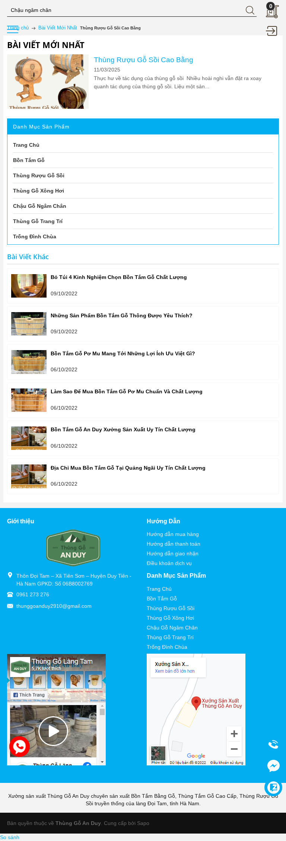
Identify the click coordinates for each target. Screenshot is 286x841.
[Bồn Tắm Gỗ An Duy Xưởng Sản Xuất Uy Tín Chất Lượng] (29, 438)
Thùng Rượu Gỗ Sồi (170, 608)
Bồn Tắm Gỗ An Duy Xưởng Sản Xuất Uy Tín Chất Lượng (123, 429)
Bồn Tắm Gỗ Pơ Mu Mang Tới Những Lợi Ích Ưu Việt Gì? (123, 353)
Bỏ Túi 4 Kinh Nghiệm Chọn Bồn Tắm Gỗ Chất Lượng (119, 277)
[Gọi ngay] (273, 745)
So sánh (9, 837)
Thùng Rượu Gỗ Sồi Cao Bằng (143, 60)
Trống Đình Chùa (167, 647)
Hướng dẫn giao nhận (172, 553)
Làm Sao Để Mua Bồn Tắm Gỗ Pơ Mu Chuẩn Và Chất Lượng (127, 391)
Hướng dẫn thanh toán (173, 544)
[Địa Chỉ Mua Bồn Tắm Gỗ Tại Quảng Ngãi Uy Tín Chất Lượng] (29, 476)
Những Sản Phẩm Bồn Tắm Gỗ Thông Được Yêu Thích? (122, 315)
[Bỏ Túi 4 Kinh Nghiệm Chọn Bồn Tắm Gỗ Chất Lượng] (29, 286)
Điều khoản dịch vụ (169, 563)
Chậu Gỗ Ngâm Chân (172, 628)
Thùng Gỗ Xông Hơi (170, 618)
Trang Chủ (159, 589)
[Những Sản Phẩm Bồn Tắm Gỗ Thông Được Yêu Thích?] (29, 324)
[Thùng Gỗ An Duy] (73, 547)
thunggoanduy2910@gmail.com (54, 606)
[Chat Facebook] (273, 766)
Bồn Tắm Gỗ (162, 599)
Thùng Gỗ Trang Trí (170, 637)
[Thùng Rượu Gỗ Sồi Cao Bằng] (48, 81)
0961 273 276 (32, 594)
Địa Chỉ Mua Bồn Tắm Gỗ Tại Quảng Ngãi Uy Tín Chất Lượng (128, 468)
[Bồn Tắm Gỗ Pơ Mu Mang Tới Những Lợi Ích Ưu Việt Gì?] (29, 362)
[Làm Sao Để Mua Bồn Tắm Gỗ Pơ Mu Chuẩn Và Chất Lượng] (29, 400)
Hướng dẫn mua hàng (173, 534)
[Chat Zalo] (273, 787)
